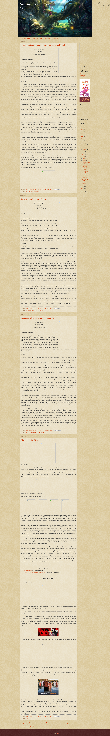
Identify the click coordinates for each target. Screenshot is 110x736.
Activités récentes (25, 38)
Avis (26, 191)
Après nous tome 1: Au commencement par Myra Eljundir (43, 45)
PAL (41, 38)
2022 (82, 133)
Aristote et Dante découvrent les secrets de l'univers (35, 572)
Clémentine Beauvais (32, 432)
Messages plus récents (26, 723)
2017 (82, 186)
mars (83, 158)
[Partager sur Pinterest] (59, 189)
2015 (82, 191)
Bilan (26, 718)
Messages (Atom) (30, 726)
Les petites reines (28, 570)
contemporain (31, 310)
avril (83, 156)
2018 (82, 143)
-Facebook (82, 76)
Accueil (48, 723)
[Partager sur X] (57, 189)
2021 (82, 136)
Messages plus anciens (70, 723)
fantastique (30, 191)
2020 (82, 138)
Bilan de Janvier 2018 (29, 440)
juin (83, 154)
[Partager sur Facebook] (58, 189)
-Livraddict (82, 75)
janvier (84, 183)
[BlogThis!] (55, 189)
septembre (84, 149)
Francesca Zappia (39, 310)
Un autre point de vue (34, 3)
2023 (82, 131)
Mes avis (35, 38)
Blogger (58, 733)
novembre (84, 144)
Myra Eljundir (36, 191)
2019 (82, 140)
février (84, 160)
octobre (84, 147)
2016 (82, 188)
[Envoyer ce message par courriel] (54, 189)
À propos (55, 38)
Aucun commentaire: (47, 189)
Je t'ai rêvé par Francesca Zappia (33, 199)
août (83, 151)
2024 (82, 129)
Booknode (82, 73)
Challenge (47, 38)
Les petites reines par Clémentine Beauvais (37, 318)
